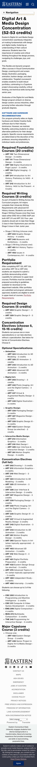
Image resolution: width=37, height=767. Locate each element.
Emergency (18, 682)
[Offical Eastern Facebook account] (6, 667)
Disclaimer (18, 693)
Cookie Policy (18, 697)
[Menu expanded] (27, 4)
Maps (18, 675)
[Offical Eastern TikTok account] (22, 667)
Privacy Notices (18, 701)
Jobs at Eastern (18, 686)
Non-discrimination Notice (18, 715)
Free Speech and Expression (18, 704)
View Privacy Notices (18, 759)
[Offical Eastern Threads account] (18, 667)
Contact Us (18, 671)
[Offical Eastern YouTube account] (31, 667)
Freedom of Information (18, 708)
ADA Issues (18, 678)
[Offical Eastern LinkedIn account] (14, 667)
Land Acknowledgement (18, 712)
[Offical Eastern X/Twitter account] (26, 667)
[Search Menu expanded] (33, 4)
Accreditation (18, 689)
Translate (26, 722)
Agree (18, 763)
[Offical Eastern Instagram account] (10, 667)
